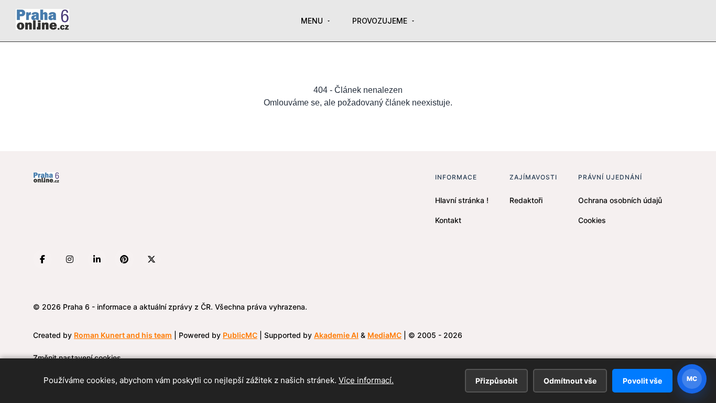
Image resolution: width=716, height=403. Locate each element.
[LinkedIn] (97, 259)
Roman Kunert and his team (123, 335)
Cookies (592, 220)
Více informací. (366, 380)
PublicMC (240, 335)
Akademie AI (336, 335)
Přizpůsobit (496, 380)
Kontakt (448, 220)
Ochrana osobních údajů (620, 200)
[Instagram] (69, 259)
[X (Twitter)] (151, 259)
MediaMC (384, 335)
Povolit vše (642, 380)
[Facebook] (42, 259)
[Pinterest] (124, 259)
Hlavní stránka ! (462, 200)
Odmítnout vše (570, 380)
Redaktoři (526, 200)
